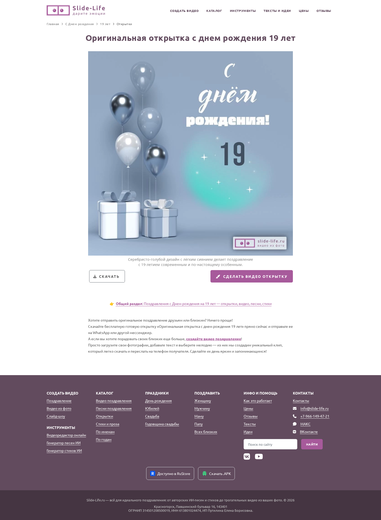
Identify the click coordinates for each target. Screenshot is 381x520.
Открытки (104, 416)
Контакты (301, 400)
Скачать (109, 276)
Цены (304, 11)
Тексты (250, 423)
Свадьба (152, 416)
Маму (199, 416)
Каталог (214, 11)
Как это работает (258, 400)
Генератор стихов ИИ (64, 450)
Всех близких (205, 431)
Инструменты (243, 11)
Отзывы (323, 11)
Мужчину (202, 408)
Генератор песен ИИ (64, 442)
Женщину (202, 400)
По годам (103, 439)
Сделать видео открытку (255, 276)
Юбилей (152, 408)
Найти (312, 444)
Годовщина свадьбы (162, 423)
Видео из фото (59, 408)
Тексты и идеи (277, 11)
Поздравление (59, 400)
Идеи (248, 431)
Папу (198, 423)
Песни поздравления (114, 408)
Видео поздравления (114, 400)
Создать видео (184, 11)
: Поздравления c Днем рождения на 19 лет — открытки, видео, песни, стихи (194, 303)
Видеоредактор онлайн (66, 435)
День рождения (158, 400)
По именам (105, 431)
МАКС (305, 423)
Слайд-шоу (56, 416)
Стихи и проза (107, 423)
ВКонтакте (309, 431)
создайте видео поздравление (213, 338)
